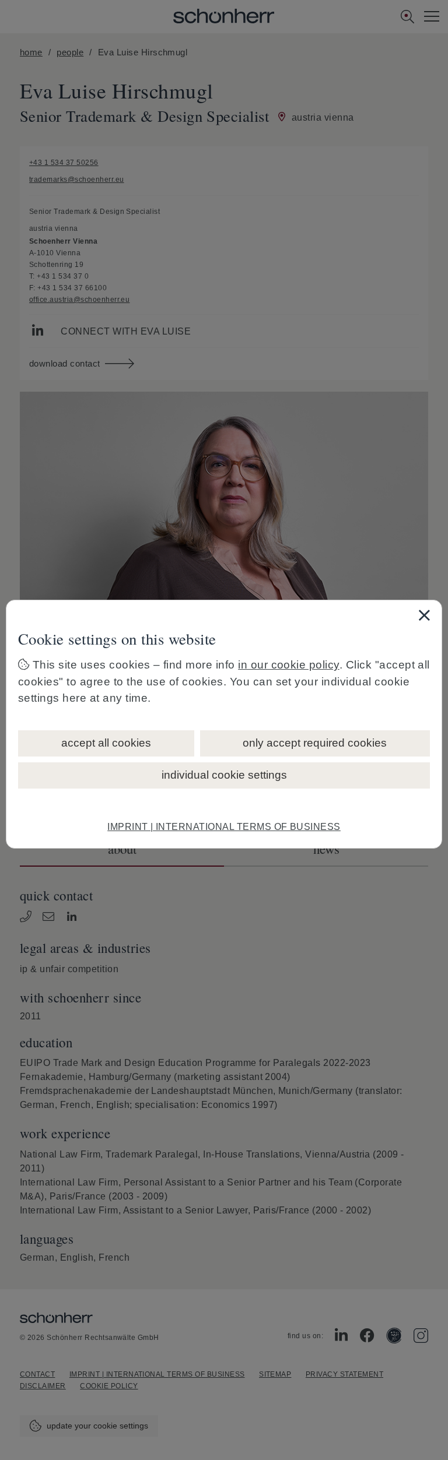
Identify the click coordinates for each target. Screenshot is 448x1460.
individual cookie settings (224, 775)
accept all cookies (106, 743)
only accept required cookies (315, 743)
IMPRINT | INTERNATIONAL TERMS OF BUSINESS (224, 827)
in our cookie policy (289, 665)
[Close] (424, 615)
